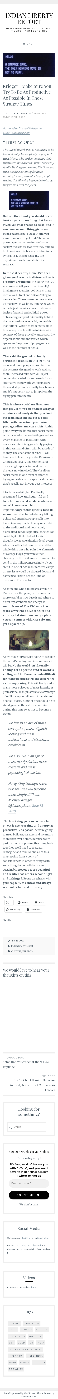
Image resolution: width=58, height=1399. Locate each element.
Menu (31, 44)
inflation (16, 1356)
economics (17, 1336)
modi (12, 1362)
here (33, 1287)
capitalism (32, 1323)
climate (27, 1329)
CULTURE (9, 113)
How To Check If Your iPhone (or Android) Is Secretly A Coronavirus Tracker (32, 1083)
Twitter (26, 1238)
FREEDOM (24, 113)
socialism (16, 1369)
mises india (35, 1356)
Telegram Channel (30, 1245)
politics (39, 1362)
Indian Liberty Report (22, 946)
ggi (11, 1343)
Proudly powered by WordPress (19, 1393)
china (13, 1329)
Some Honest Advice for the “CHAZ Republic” (26, 1062)
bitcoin (14, 1323)
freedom (35, 1336)
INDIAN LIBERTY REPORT (29, 18)
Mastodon (42, 1238)
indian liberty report (25, 1349)
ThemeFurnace (28, 1396)
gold (21, 1343)
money (24, 1362)
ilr (31, 1343)
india (40, 1343)
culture (42, 1329)
